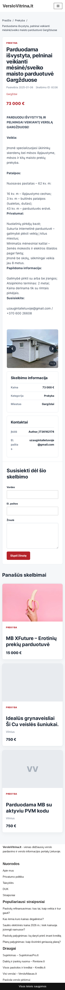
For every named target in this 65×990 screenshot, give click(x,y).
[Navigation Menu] (58, 6)
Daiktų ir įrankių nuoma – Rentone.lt (24, 961)
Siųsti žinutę (18, 555)
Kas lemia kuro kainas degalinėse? (23, 919)
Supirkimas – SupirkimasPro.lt (20, 955)
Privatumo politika (13, 876)
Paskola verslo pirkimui (16, 979)
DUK (5, 889)
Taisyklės (8, 882)
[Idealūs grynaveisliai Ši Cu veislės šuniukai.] (32, 682)
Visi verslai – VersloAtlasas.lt (20, 973)
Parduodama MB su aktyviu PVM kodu (29, 808)
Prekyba (20, 20)
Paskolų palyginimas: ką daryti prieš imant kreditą (32, 935)
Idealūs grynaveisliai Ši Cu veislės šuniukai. (32, 721)
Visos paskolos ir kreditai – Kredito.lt (24, 967)
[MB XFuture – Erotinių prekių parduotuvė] (32, 603)
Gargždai (11, 94)
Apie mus (8, 870)
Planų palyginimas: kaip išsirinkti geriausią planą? (32, 941)
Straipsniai (9, 895)
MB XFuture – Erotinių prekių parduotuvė (31, 641)
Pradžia (6, 20)
